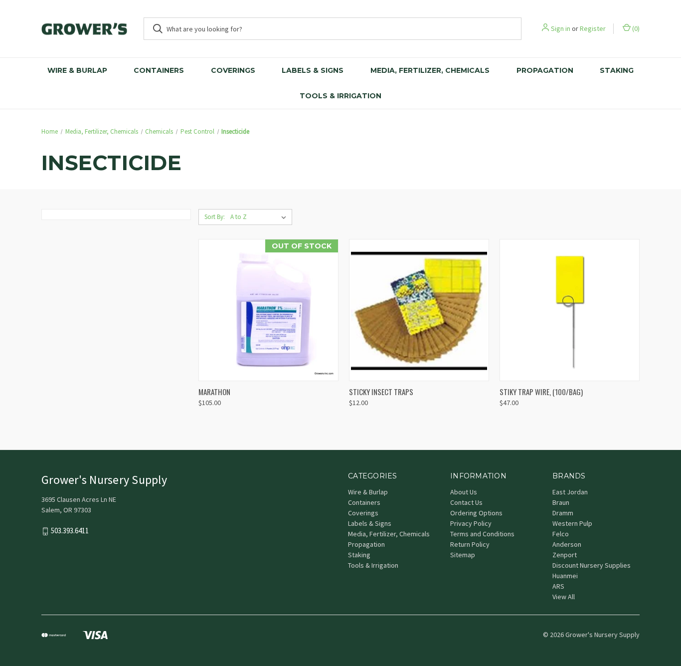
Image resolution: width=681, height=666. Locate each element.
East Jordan (570, 491)
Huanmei (565, 575)
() (635, 28)
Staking (617, 70)
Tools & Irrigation (340, 95)
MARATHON (214, 391)
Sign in (560, 28)
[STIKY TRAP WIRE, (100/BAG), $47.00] (570, 310)
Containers (159, 70)
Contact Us (466, 502)
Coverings (233, 70)
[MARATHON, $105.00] (268, 310)
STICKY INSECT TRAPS (381, 391)
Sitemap (462, 554)
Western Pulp (572, 523)
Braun (560, 502)
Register (593, 28)
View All (563, 596)
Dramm (562, 512)
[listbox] (260, 217)
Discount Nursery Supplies (591, 565)
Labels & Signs (312, 70)
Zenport (564, 554)
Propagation (544, 70)
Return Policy (470, 544)
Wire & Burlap (77, 70)
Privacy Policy (471, 523)
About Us (463, 491)
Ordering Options (476, 512)
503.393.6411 (70, 530)
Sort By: (214, 217)
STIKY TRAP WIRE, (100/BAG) (541, 391)
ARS (558, 586)
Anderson (566, 544)
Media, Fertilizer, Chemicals (430, 70)
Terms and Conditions (482, 533)
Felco (560, 533)
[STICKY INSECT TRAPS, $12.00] (419, 310)
